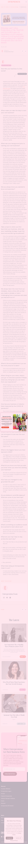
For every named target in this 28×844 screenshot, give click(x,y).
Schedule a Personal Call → (5, 427)
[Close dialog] (26, 413)
